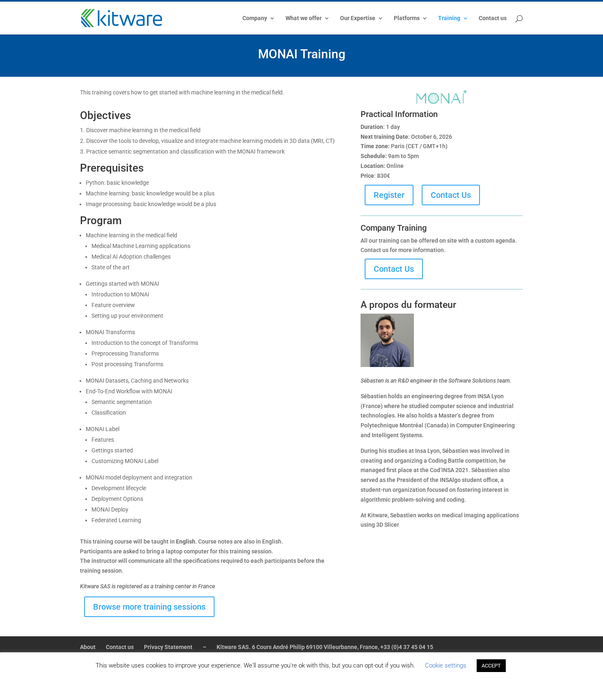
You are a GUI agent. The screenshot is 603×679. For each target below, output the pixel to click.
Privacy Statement (168, 647)
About (88, 647)
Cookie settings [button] (445, 665)
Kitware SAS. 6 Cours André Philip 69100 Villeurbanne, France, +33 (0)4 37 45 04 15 (325, 647)
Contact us (493, 18)
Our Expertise (357, 18)
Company (254, 18)
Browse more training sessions (149, 607)
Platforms (407, 18)
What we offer (304, 18)
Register (389, 195)
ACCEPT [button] (491, 666)
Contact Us (451, 195)
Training (449, 18)
